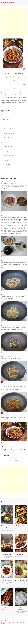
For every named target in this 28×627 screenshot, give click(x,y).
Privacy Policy (17, 618)
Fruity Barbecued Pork (7, 580)
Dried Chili (8, 128)
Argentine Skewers (7, 607)
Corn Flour (8, 169)
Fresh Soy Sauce (10, 155)
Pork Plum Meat (9, 115)
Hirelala (2, 623)
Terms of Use (23, 622)
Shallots (8, 142)
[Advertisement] (14, 22)
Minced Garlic (7, 137)
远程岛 (10, 623)
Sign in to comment (14, 460)
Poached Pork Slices (21, 525)
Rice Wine (8, 164)
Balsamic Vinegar (10, 146)
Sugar (7, 151)
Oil (6, 124)
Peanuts (7, 119)
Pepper (8, 160)
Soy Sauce (11, 133)
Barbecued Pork (7, 554)
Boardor (6, 623)
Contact (6, 620)
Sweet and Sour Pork (21, 554)
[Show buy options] (26, 124)
